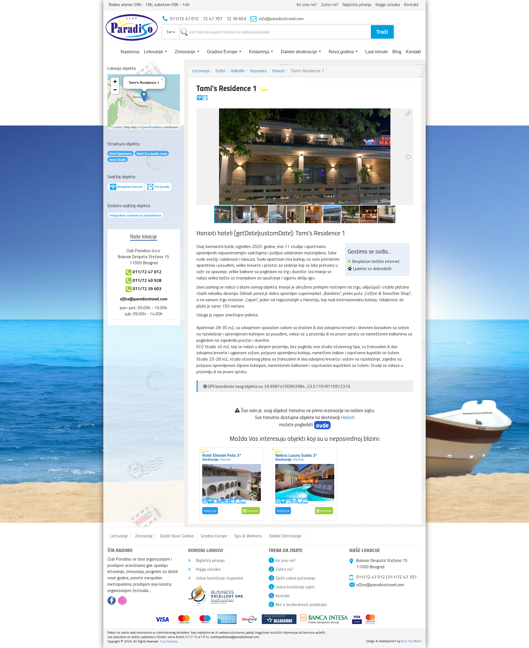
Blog (396, 51)
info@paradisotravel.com (281, 18)
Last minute (376, 51)
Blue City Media (411, 641)
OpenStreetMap (151, 127)
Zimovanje (185, 51)
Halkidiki (238, 71)
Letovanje (153, 51)
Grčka (220, 71)
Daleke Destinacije (285, 536)
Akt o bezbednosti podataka (301, 604)
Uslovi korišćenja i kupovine (219, 578)
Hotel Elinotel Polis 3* (221, 457)
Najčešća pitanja (357, 4)
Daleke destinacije (299, 51)
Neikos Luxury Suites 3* (296, 457)
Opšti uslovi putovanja (295, 578)
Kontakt (411, 4)
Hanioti (278, 71)
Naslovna (130, 51)
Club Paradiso (169, 641)
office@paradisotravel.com (144, 298)
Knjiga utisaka (388, 4)
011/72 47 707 (402, 577)
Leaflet (117, 127)
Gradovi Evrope (222, 51)
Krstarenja (259, 51)
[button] (408, 113)
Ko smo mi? (307, 4)
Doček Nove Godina (177, 536)
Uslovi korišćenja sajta (295, 587)
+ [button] (115, 81)
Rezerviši (252, 510)
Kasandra (258, 71)
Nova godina (341, 51)
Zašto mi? (330, 4)
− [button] (115, 89)
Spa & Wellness (248, 536)
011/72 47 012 (370, 577)
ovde (322, 425)
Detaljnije (210, 510)
